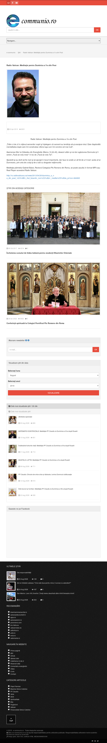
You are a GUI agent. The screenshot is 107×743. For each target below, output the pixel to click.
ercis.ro (13, 635)
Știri (19, 52)
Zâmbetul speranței (25, 417)
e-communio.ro (18, 730)
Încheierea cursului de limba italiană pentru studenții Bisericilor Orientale (39, 253)
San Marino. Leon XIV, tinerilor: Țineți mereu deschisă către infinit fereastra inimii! (45, 593)
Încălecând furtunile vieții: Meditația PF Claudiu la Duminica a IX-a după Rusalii (46, 445)
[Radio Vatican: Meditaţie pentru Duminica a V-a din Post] (23, 93)
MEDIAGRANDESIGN (40, 736)
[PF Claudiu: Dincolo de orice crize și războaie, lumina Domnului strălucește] (14, 477)
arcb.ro (12, 633)
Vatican (13, 707)
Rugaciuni (14, 704)
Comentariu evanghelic (18, 666)
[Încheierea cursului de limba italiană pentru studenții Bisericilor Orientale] (53, 218)
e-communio (11, 52)
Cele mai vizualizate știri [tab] (20, 411)
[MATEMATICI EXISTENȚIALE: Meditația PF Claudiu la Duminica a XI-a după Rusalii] (14, 434)
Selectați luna (14, 370)
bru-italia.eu (14, 625)
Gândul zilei (14, 658)
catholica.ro (14, 630)
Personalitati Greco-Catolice (20, 710)
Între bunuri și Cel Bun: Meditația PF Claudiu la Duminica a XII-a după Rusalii (45, 489)
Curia (12, 671)
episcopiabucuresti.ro (18, 615)
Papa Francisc (15, 686)
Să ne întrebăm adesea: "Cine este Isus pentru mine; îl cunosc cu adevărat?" (44, 583)
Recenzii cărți (15, 663)
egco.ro (13, 617)
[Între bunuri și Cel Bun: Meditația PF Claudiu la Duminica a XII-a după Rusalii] (14, 491)
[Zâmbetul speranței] (14, 419)
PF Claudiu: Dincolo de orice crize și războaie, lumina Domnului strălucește (45, 474)
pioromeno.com (16, 622)
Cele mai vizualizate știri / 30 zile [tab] (23, 406)
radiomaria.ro (15, 638)
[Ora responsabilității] (12, 575)
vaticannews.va (15, 628)
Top (11, 720)
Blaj (11, 702)
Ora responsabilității (24, 572)
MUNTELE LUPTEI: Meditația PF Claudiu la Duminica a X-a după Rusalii (44, 460)
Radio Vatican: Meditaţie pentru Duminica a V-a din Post (31, 65)
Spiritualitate (14, 699)
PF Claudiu (14, 691)
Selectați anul (14, 381)
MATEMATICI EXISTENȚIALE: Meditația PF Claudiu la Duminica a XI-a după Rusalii (48, 431)
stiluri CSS (20, 736)
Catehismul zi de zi (17, 661)
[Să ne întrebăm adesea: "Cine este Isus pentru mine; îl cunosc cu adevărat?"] (12, 586)
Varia (12, 694)
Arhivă (12, 656)
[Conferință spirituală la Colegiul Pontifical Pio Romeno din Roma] (53, 288)
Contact (13, 674)
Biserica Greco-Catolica (18, 689)
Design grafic (12, 736)
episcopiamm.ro (16, 620)
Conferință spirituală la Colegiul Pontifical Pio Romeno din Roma (35, 323)
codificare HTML (28, 736)
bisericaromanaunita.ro (18, 612)
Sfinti (12, 697)
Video (12, 669)
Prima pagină (15, 650)
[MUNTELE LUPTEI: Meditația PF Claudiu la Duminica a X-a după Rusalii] (14, 463)
